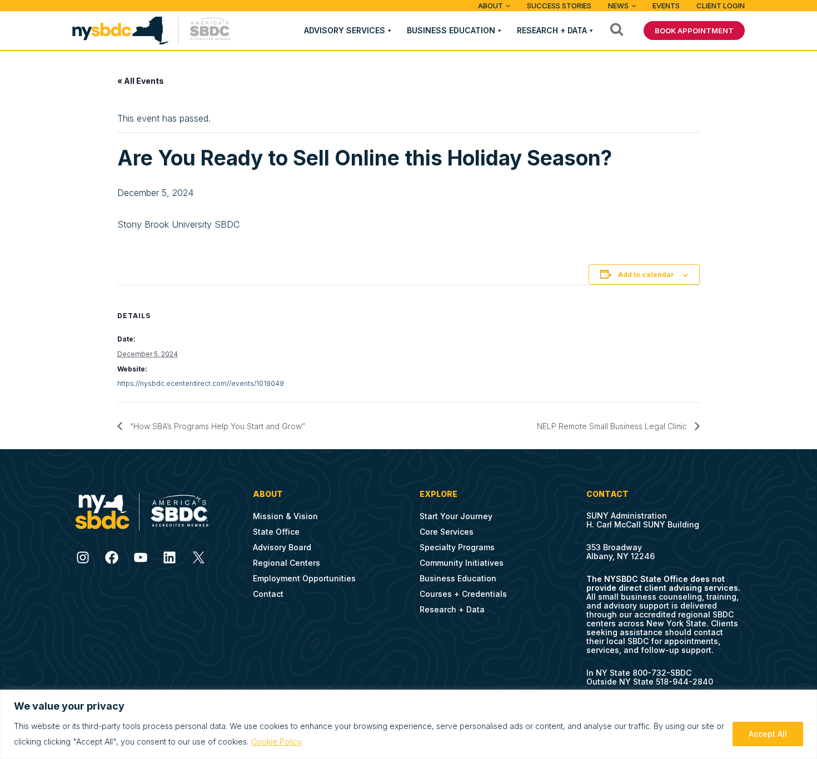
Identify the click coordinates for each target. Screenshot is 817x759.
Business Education (451, 30)
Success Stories (559, 5)
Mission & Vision (285, 516)
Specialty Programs (457, 547)
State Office (276, 531)
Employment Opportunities (304, 578)
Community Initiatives (462, 562)
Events (666, 5)
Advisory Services (344, 30)
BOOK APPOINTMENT (694, 30)
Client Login (720, 5)
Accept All (768, 733)
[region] (408, 724)
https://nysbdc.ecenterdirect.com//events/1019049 (200, 383)
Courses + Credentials (463, 594)
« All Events (140, 81)
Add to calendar (646, 274)
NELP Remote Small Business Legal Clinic (613, 426)
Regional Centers (286, 562)
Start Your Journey (456, 516)
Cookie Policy (276, 741)
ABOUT (490, 5)
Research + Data (552, 30)
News (618, 5)
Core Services (447, 531)
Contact (268, 594)
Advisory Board (282, 547)
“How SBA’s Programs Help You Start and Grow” (216, 426)
